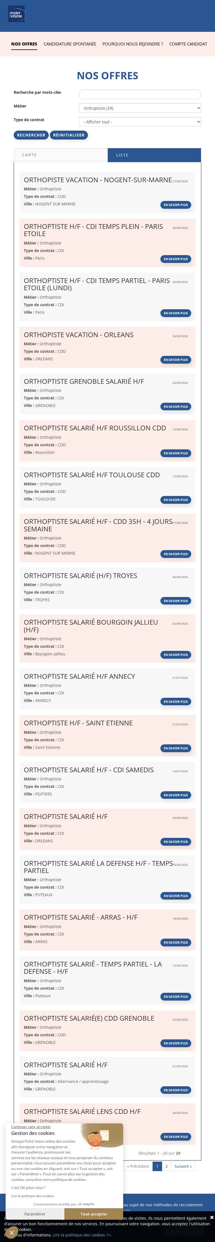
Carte (29, 154)
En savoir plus (176, 205)
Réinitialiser (69, 135)
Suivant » (183, 1166)
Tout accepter (94, 1214)
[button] (11, 1232)
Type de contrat (29, 119)
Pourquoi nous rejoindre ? (132, 44)
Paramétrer (35, 1214)
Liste (122, 155)
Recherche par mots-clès (37, 92)
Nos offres (24, 44)
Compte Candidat (188, 44)
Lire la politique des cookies (32, 1195)
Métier (20, 106)
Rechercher (31, 135)
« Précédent (138, 1166)
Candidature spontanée (70, 44)
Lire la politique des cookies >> (82, 1235)
